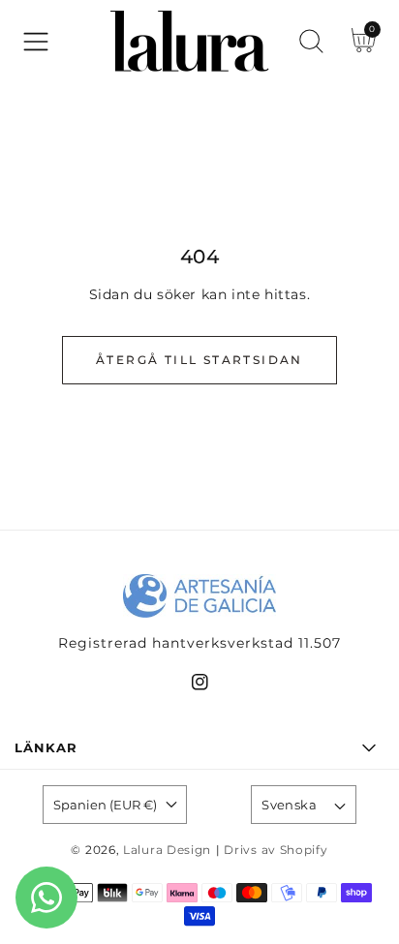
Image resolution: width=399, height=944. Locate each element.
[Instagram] (200, 686)
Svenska (289, 804)
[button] (36, 41)
